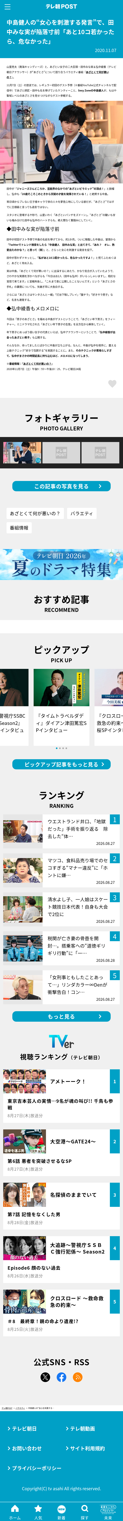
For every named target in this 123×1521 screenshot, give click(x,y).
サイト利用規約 (87, 1448)
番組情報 (19, 527)
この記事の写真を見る (61, 486)
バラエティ (81, 513)
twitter (45, 1377)
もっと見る (61, 1016)
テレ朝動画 (82, 1428)
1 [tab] (56, 748)
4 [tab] (66, 748)
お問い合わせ (27, 1448)
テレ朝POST (61, 6)
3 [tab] (63, 748)
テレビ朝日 (24, 1428)
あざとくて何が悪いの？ (37, 364)
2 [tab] (60, 748)
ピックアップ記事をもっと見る (61, 764)
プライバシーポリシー (37, 1468)
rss (77, 1377)
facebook (61, 1377)
